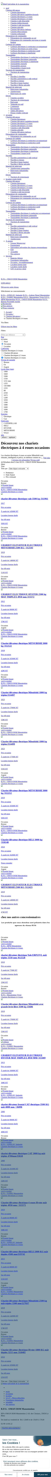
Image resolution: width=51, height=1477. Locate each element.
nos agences (10, 1404)
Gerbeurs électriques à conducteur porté (25, 51)
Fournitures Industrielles (15, 1400)
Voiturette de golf (16, 104)
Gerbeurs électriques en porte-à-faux (24, 49)
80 (5, 391)
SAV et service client (18, 269)
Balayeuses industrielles (19, 89)
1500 (6, 402)
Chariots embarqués (17, 34)
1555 (6, 388)
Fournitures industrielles (19, 260)
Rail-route (14, 102)
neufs (8, 1392)
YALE (6, 433)
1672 (6, 395)
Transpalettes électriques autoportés (23, 59)
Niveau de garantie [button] (8, 360)
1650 (6, 400)
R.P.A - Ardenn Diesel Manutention (36, 295)
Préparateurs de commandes (16, 36)
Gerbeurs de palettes (13, 44)
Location (7, 346)
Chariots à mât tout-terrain (20, 25)
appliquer (12, 437)
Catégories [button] (5, 348)
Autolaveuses (15, 91)
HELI (6, 426)
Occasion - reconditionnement (21, 262)
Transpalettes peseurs (18, 66)
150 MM (7, 386)
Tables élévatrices (17, 111)
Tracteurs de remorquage (19, 100)
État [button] (2, 337)
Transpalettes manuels (18, 64)
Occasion (7, 344)
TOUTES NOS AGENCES (11, 1428)
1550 (6, 379)
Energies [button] (4, 414)
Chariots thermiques (17, 12)
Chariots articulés (16, 27)
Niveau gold (35, 460)
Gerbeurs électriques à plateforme (22, 53)
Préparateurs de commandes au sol (23, 38)
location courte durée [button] (13, 179)
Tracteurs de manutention (15, 70)
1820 (6, 374)
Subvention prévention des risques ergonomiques (28, 247)
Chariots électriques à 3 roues (21, 17)
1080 (6, 405)
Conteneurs (14, 106)
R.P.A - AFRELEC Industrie (11, 295)
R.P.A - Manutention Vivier (33, 297)
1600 (6, 407)
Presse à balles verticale (19, 113)
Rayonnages (15, 109)
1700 (6, 412)
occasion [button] (9, 115)
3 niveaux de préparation (20, 460)
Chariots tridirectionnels (19, 23)
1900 (6, 372)
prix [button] (2, 435)
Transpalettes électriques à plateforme (24, 62)
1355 (6, 383)
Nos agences (15, 254)
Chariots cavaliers (17, 98)
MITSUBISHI (9, 430)
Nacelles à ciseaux (17, 81)
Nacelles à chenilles (17, 77)
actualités (9, 1402)
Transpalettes (10, 55)
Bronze (6, 362)
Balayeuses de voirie (18, 94)
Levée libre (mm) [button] (7, 369)
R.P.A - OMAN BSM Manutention (29, 299)
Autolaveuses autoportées (20, 168)
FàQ (12, 250)
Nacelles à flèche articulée (20, 85)
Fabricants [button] (5, 421)
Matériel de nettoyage (14, 87)
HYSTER (7, 428)
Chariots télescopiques (18, 32)
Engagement (15, 245)
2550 (6, 393)
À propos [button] (9, 241)
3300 (6, 376)
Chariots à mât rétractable (19, 21)
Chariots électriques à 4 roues (21, 19)
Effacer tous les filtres (9, 327)
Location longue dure (18, 265)
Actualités (14, 252)
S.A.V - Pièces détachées (15, 1398)
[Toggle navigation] (2, 2)
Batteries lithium (16, 258)
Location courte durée (18, 267)
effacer (4, 437)
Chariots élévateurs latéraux (20, 29)
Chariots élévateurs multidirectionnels (24, 15)
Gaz (5, 419)
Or (5, 365)
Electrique (7, 416)
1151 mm (7, 381)
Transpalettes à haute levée (20, 68)
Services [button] (9, 256)
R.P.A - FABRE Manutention (12, 297)
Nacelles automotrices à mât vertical (23, 79)
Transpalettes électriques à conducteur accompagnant (30, 57)
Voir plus (46, 458)
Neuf (6, 342)
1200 (6, 398)
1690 (6, 410)
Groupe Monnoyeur (17, 243)
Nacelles (9, 74)
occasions (9, 1394)
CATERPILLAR (10, 423)
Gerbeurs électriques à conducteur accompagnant (28, 47)
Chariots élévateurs (13, 10)
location (9, 1396)
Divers (8, 96)
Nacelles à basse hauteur (19, 83)
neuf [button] (7, 8)
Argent (6, 367)
